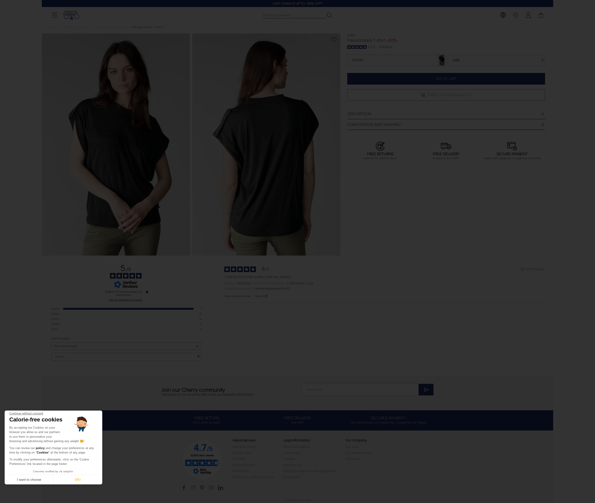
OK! (78, 479)
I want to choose (29, 479)
